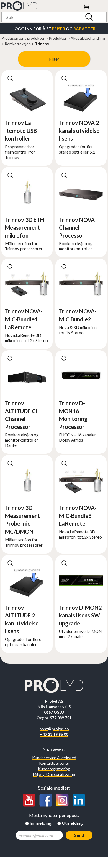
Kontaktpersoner (54, 763)
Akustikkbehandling (88, 38)
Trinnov (42, 43)
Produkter (57, 38)
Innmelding (41, 823)
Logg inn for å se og (54, 28)
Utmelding (72, 823)
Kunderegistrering (54, 768)
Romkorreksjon (18, 43)
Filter (54, 58)
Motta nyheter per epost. (54, 815)
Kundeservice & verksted (54, 757)
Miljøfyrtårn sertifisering (54, 774)
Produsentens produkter (23, 38)
